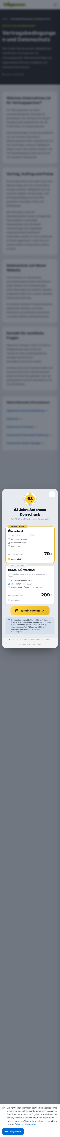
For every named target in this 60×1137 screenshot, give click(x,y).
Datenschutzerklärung (25, 1124)
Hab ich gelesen (13, 1131)
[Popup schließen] (52, 494)
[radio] (30, 545)
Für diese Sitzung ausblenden (30, 644)
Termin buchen (30, 610)
